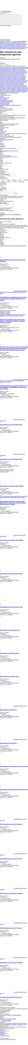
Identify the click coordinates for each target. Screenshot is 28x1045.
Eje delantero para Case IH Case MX (11, 824)
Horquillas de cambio (20, 46)
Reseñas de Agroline (12, 1024)
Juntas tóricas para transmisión (7, 43)
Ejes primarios (15, 48)
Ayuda (9, 1019)
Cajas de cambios (20, 42)
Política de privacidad (17, 1023)
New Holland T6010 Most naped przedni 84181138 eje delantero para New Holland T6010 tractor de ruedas (13, 503)
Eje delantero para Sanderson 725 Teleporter (14, 766)
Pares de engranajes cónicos (13, 47)
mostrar (2, 213)
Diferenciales (11, 46)
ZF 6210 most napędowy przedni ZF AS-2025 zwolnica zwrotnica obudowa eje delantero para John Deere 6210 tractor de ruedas (14, 348)
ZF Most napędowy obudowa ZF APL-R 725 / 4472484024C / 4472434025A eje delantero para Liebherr (14, 387)
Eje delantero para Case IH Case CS (11, 858)
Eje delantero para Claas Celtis (9, 653)
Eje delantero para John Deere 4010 (11, 459)
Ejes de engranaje (7, 48)
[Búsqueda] (10, 19)
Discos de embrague (5, 45)
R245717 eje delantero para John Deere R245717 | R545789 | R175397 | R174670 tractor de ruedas (12, 321)
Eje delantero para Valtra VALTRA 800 (11, 486)
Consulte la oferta (5, 1011)
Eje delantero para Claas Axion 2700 (11, 573)
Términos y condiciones (5, 1023)
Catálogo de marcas (22, 1024)
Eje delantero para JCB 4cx (8, 710)
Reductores (3, 47)
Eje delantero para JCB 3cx (8, 743)
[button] (14, 32)
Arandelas (22, 48)
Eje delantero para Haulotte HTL (10, 630)
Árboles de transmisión (15, 45)
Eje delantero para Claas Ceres (9, 676)
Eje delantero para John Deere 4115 (11, 424)
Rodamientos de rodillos (21, 43)
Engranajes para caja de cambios (8, 42)
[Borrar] (0, 62)
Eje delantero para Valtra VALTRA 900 (11, 540)
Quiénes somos (4, 1019)
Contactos (13, 1019)
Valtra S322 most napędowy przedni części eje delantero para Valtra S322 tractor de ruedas (13, 299)
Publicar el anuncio (5, 313)
